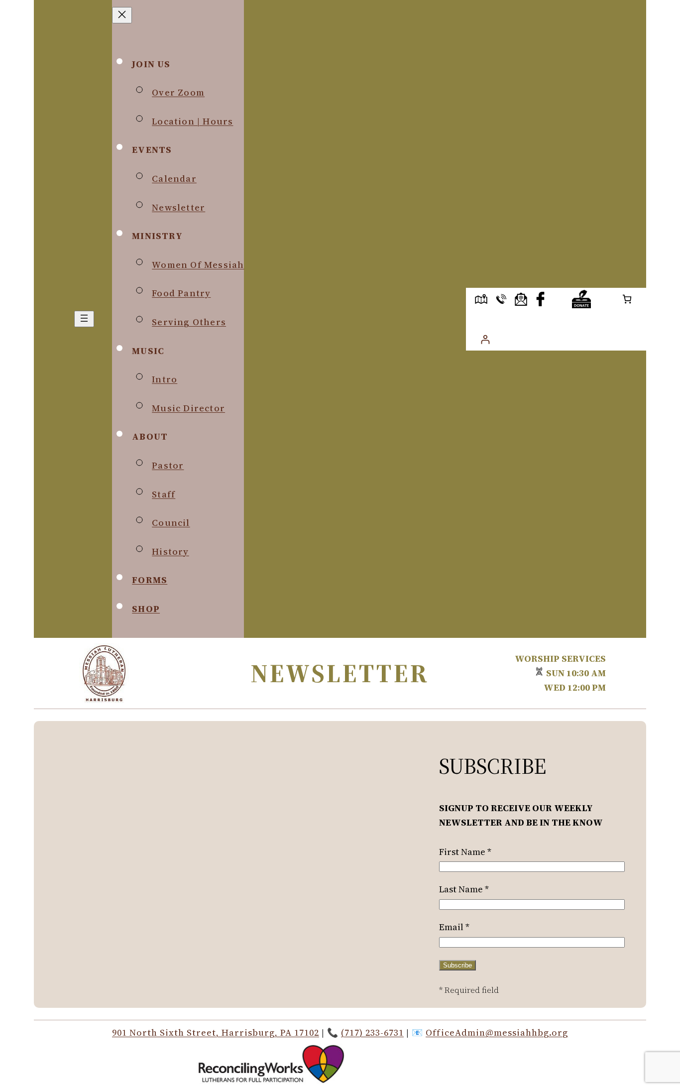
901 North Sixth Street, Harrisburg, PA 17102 (215, 1032)
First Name (465, 852)
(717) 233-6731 (372, 1032)
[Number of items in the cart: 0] (627, 299)
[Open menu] (84, 319)
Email (454, 927)
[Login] (485, 339)
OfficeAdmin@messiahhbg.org (497, 1032)
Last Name (464, 889)
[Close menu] (122, 15)
